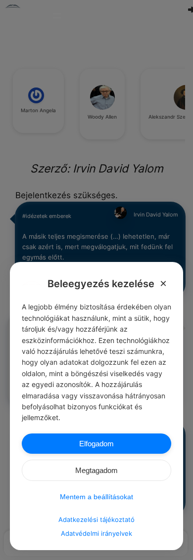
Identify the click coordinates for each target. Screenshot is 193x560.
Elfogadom (96, 443)
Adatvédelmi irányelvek (96, 533)
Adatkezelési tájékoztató (96, 519)
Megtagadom (96, 470)
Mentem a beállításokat (96, 497)
